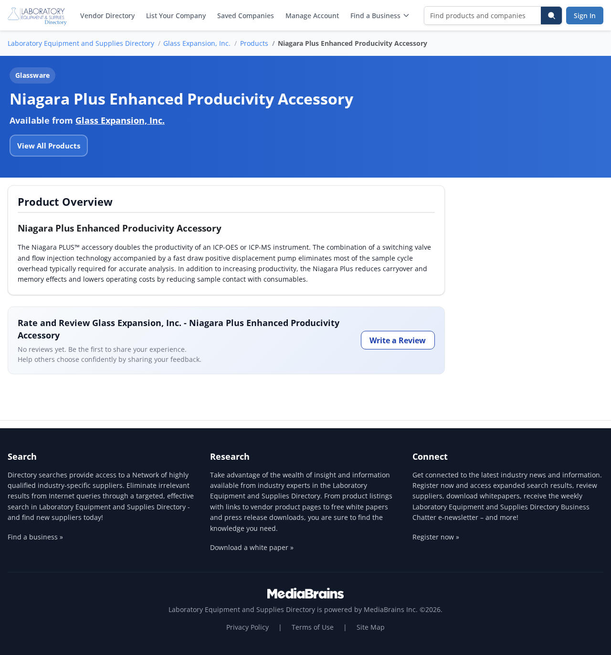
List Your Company (176, 15)
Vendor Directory (107, 15)
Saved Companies (245, 15)
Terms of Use (313, 627)
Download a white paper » (252, 547)
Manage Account (312, 15)
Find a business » (35, 536)
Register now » (435, 536)
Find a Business (375, 15)
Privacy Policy (247, 627)
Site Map (371, 627)
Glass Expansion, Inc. (197, 43)
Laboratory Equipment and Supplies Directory (81, 43)
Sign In (585, 15)
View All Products (48, 145)
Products (254, 43)
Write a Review (397, 340)
